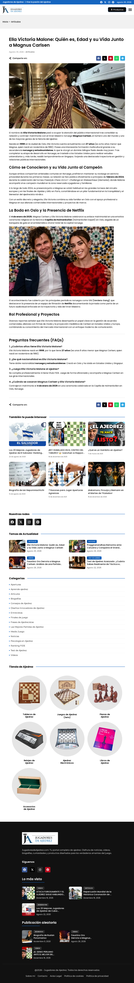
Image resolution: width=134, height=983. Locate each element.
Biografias (39, 932)
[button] (98, 58)
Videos (31, 558)
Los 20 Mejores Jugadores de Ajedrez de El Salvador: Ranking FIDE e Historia (25, 453)
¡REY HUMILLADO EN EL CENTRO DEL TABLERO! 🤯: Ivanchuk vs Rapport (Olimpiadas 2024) (66, 453)
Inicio (5, 21)
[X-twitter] (105, 2)
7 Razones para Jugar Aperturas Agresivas (66, 492)
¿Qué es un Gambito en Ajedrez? (105, 450)
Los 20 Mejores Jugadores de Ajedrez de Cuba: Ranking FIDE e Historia (50, 910)
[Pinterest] (113, 2)
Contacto (42, 976)
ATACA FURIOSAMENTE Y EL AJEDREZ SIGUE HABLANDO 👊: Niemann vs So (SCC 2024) (50, 893)
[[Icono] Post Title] (17, 546)
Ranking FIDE (42, 905)
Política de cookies (74, 976)
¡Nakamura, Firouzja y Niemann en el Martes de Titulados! (106, 492)
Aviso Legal (56, 976)
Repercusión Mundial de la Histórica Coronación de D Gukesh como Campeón (97, 893)
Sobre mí (30, 976)
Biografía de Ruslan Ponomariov (44, 936)
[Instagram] (109, 2)
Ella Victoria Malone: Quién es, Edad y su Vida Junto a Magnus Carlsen (45, 546)
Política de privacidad (97, 976)
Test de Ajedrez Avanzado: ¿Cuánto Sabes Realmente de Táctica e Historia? (106, 563)
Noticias (91, 541)
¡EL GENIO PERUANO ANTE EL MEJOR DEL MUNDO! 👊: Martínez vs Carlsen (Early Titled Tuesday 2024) (44, 953)
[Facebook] (101, 2)
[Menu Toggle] (130, 10)
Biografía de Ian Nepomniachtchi (26, 490)
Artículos (16, 21)
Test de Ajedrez (94, 558)
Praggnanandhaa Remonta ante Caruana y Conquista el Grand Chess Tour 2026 (104, 546)
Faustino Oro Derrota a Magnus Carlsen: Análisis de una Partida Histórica (43, 563)
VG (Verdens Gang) (99, 300)
